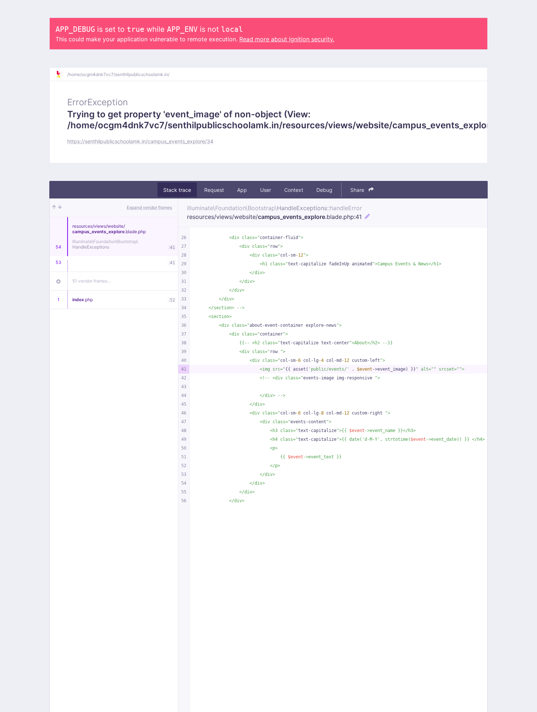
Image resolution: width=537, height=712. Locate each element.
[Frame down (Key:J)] (60, 207)
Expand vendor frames (149, 207)
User (265, 190)
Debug (324, 190)
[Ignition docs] (61, 74)
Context (293, 190)
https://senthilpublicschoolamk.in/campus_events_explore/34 (140, 141)
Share (358, 190)
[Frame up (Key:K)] (54, 207)
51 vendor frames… (91, 281)
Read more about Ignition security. (286, 39)
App (242, 190)
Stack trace (177, 190)
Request (214, 190)
